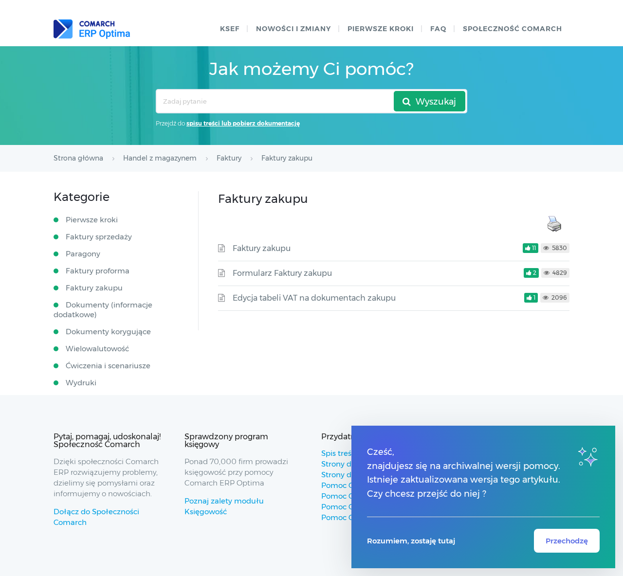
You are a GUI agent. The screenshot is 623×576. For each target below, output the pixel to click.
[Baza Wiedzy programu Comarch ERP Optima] (92, 29)
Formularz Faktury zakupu (282, 273)
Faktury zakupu (262, 248)
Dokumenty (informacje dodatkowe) (103, 309)
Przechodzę (567, 540)
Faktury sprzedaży (99, 236)
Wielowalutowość (97, 348)
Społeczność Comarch (512, 28)
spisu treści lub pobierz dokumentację (243, 123)
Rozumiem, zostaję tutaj (411, 540)
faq (438, 28)
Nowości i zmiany (293, 28)
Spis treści (339, 453)
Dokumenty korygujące (108, 331)
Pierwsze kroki (381, 28)
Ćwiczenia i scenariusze (108, 365)
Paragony (83, 253)
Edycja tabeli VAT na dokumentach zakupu (314, 298)
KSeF (229, 28)
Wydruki (81, 382)
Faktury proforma (97, 270)
